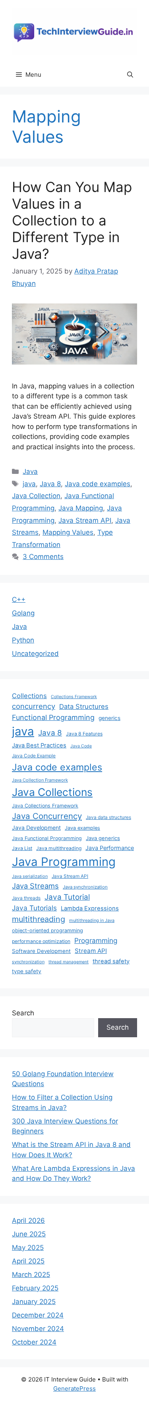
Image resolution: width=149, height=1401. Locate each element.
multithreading (38, 919)
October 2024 (34, 1342)
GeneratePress (74, 1388)
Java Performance (109, 847)
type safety (26, 971)
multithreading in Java (91, 920)
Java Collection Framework (40, 780)
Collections (29, 696)
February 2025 (35, 1288)
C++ (18, 599)
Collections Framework (74, 696)
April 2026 (28, 1220)
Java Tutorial (67, 897)
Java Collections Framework (45, 806)
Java (30, 471)
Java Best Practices (39, 745)
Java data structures (108, 817)
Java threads (26, 898)
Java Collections (52, 792)
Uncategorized (35, 654)
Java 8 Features (84, 734)
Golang (23, 613)
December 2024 (38, 1315)
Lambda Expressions (90, 908)
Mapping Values (68, 532)
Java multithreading (58, 848)
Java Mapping (80, 508)
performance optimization (41, 941)
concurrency (33, 706)
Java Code (81, 746)
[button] (130, 75)
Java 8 (50, 484)
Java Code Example (34, 756)
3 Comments (43, 557)
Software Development (41, 951)
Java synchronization (85, 887)
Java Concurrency (47, 816)
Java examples (82, 828)
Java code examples (97, 484)
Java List (22, 848)
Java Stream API (84, 520)
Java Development (36, 827)
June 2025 (29, 1234)
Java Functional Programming (47, 838)
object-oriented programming (47, 930)
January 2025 (34, 1302)
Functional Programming (53, 717)
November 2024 (38, 1329)
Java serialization (30, 876)
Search (23, 1013)
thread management (68, 961)
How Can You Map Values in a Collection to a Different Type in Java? (72, 220)
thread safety (111, 961)
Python (23, 640)
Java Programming (64, 862)
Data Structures (83, 706)
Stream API (91, 951)
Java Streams (35, 885)
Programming (96, 940)
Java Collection (36, 496)
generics (109, 718)
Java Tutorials (34, 908)
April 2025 (28, 1261)
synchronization (28, 961)
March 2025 (31, 1275)
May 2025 (28, 1248)
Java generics (103, 838)
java (29, 484)
